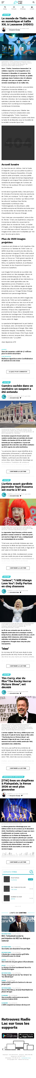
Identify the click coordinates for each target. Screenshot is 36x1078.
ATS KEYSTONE (14, 398)
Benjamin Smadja (14, 30)
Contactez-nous (26, 1058)
